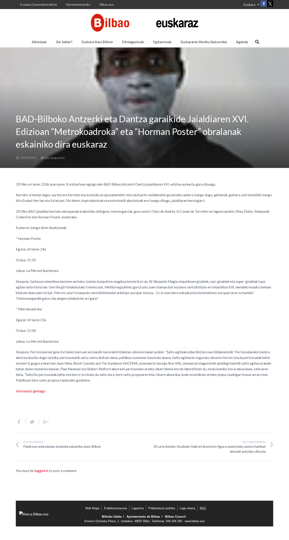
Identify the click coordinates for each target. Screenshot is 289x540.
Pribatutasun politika (161, 508)
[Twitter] (270, 4)
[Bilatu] (257, 42)
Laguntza (138, 508)
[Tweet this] (32, 422)
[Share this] (21, 422)
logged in (41, 471)
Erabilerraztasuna (115, 508)
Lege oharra (187, 508)
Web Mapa (92, 508)
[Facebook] (264, 3)
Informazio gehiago (30, 391)
